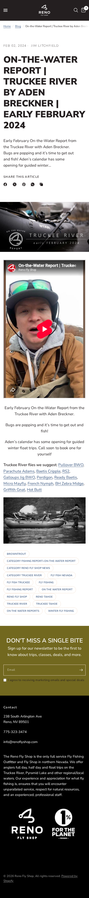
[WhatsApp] (33, 184)
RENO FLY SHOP (17, 597)
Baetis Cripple (48, 471)
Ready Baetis (65, 477)
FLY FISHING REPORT (20, 589)
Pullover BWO (70, 464)
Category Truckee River (24, 575)
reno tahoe (44, 597)
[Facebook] (6, 184)
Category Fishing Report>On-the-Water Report (41, 561)
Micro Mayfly (14, 483)
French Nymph (40, 483)
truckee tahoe (47, 604)
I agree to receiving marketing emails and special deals (46, 680)
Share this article (21, 176)
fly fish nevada (61, 575)
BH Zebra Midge (69, 483)
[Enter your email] (81, 670)
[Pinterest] (25, 184)
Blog (18, 26)
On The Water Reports (23, 611)
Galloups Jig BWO (19, 477)
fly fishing (46, 582)
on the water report (57, 589)
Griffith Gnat (14, 489)
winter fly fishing (61, 611)
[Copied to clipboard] (42, 184)
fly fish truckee (18, 582)
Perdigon (44, 477)
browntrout (16, 554)
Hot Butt (34, 489)
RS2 (65, 471)
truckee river (17, 604)
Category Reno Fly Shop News (28, 568)
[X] (15, 184)
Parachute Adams (18, 471)
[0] (83, 10)
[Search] (76, 10)
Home (7, 26)
